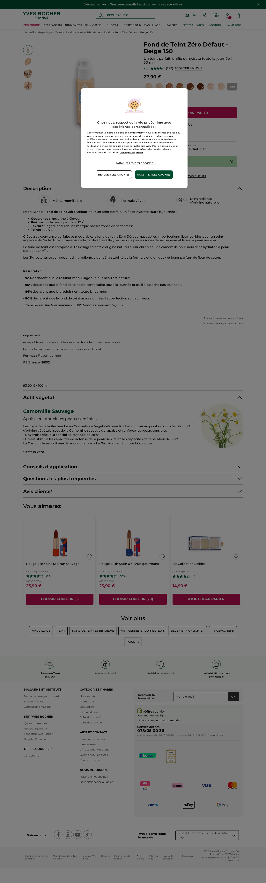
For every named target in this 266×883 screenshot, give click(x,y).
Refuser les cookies (114, 174)
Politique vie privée (131, 152)
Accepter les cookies (154, 174)
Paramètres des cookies (134, 163)
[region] (134, 138)
